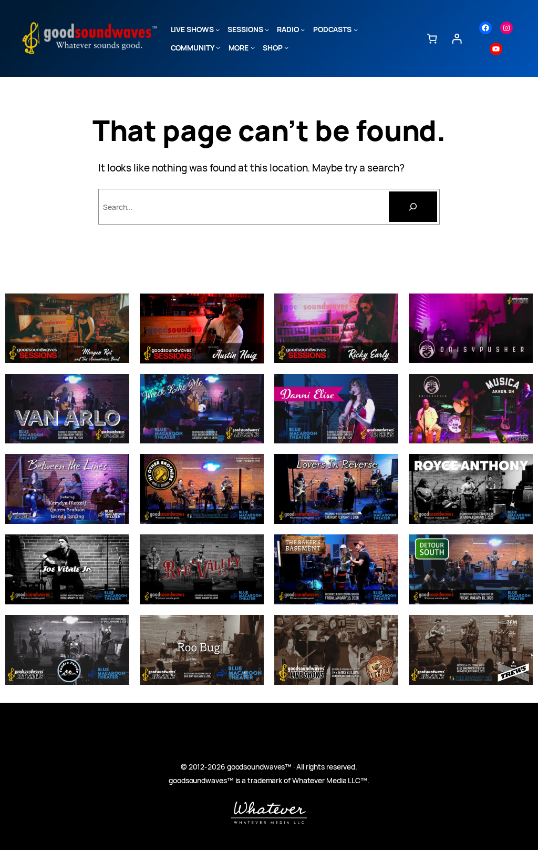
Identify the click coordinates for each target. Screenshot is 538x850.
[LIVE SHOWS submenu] (217, 29)
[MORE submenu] (253, 47)
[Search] (413, 206)
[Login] (456, 38)
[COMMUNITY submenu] (218, 47)
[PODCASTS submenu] (356, 29)
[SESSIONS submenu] (267, 29)
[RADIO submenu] (303, 29)
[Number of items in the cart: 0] (431, 38)
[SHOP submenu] (286, 47)
